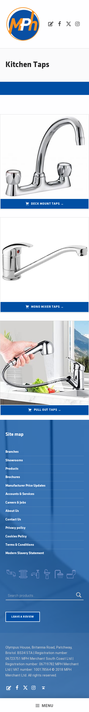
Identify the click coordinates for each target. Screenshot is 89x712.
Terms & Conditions (19, 544)
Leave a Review (22, 616)
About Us (12, 510)
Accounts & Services (19, 493)
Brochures (12, 476)
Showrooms (14, 460)
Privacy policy (15, 527)
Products (11, 468)
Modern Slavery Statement (24, 553)
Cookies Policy (16, 536)
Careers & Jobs (15, 502)
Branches (12, 451)
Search (79, 595)
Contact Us (13, 519)
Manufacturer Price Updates (25, 485)
